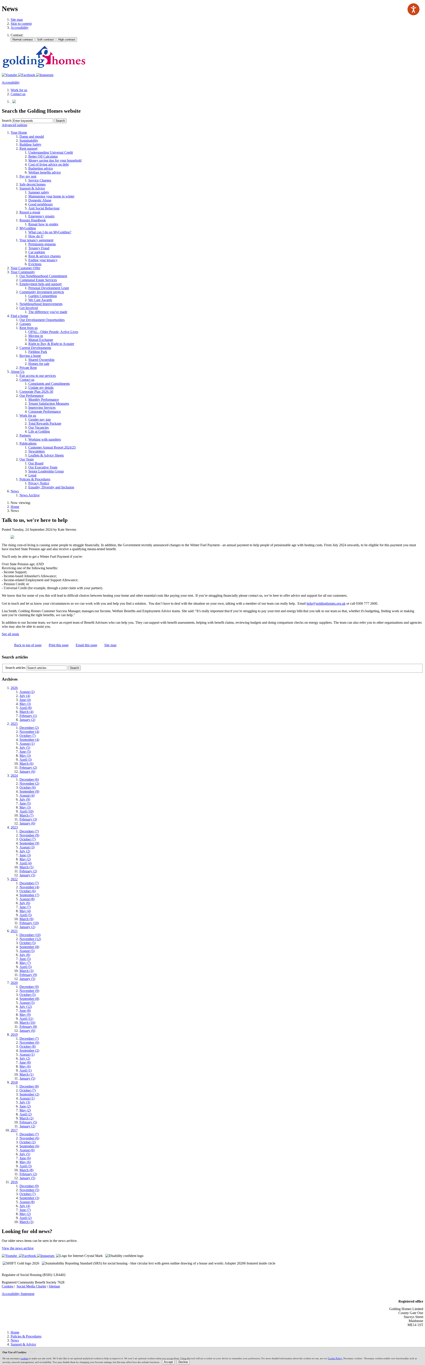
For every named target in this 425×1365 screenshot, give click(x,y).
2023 (14, 827)
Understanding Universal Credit (50, 152)
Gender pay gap (39, 419)
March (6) (26, 763)
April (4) (25, 863)
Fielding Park (37, 352)
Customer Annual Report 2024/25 (52, 447)
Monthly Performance (43, 399)
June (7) (25, 907)
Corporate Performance (44, 411)
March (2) (26, 1118)
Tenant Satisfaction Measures (48, 403)
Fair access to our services (37, 376)
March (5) (26, 867)
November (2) (29, 783)
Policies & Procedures (34, 479)
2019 (14, 1034)
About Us (17, 372)
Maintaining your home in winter (51, 196)
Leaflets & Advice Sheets (46, 455)
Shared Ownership (41, 360)
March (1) (26, 1074)
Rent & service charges (44, 256)
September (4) (29, 740)
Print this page (59, 645)
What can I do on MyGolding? (49, 232)
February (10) (29, 923)
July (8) (24, 955)
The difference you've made (47, 312)
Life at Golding (39, 431)
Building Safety (30, 144)
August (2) (27, 692)
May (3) (25, 704)
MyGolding (27, 228)
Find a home (19, 316)
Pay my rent (27, 176)
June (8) (25, 1011)
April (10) (26, 811)
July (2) (24, 851)
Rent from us (28, 328)
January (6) (27, 771)
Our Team (26, 459)
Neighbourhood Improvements (40, 304)
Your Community (23, 272)
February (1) (28, 716)
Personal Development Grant (48, 288)
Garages (25, 324)
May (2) (25, 859)
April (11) (26, 1018)
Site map (17, 19)
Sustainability (28, 140)
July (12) (25, 1007)
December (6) (29, 779)
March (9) (26, 919)
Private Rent (28, 368)
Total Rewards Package (44, 423)
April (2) (25, 1114)
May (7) (25, 963)
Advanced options (14, 125)
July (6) (24, 903)
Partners (25, 435)
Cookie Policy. (335, 1358)
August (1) (27, 743)
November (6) (29, 1042)
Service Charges (39, 180)
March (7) (26, 815)
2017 (14, 1130)
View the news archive (18, 1248)
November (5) (29, 1190)
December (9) (29, 987)
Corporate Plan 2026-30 (36, 391)
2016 (14, 1182)
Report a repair (29, 212)
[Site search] (32, 120)
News (15, 491)
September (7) (29, 895)
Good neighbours (40, 204)
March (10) (27, 1022)
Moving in (35, 336)
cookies (24, 1358)
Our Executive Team (42, 467)
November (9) (29, 835)
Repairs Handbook (32, 220)
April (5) (25, 915)
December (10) (30, 935)
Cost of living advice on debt (48, 164)
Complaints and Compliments (49, 383)
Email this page (86, 645)
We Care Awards (40, 300)
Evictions (34, 264)
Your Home (19, 132)
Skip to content (21, 23)
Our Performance (31, 395)
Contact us (26, 379)
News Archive (29, 495)
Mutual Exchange (40, 340)
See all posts (10, 634)
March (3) (26, 971)
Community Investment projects (41, 292)
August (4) (27, 795)
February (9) (28, 975)
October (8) (27, 1046)
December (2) (29, 728)
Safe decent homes (32, 184)
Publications (28, 443)
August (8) (27, 899)
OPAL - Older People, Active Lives (53, 332)
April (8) (25, 708)
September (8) (29, 947)
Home (15, 507)
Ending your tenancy (43, 260)
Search (6, 120)
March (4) (26, 712)
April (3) (25, 759)
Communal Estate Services (38, 280)
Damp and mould (31, 136)
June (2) (25, 1106)
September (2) (29, 1050)
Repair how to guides (43, 224)
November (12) (30, 939)
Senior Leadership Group (46, 471)
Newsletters (36, 451)
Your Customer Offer (25, 268)
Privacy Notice (38, 483)
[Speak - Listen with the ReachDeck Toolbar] (413, 9)
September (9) (29, 791)
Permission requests (42, 244)
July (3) (24, 1102)
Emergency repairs (41, 216)
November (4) (29, 732)
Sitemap (54, 1286)
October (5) (27, 943)
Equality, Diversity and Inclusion (51, 487)
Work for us (27, 415)
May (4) (25, 911)
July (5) (24, 747)
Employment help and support (40, 284)
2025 (14, 724)
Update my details (41, 387)
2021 (14, 931)
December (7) (29, 831)
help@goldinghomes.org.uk (326, 603)
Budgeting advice (40, 168)
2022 (14, 879)
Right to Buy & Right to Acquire (51, 344)
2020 (14, 983)
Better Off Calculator (43, 156)
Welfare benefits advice (44, 172)
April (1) (25, 1070)
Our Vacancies (38, 427)
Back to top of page (28, 645)
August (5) (27, 951)
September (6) (29, 1146)
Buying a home (30, 356)
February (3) (28, 819)
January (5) (27, 875)
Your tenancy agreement (36, 240)
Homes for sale (38, 364)
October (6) (27, 787)
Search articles (15, 668)
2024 (14, 775)
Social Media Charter (31, 1286)
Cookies (7, 1286)
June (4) (25, 700)
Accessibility (20, 27)
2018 (14, 1082)
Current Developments (35, 348)
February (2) (28, 767)
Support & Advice (32, 188)
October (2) (27, 1142)
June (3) (25, 855)
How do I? (35, 236)
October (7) (27, 736)
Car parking (36, 252)
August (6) (27, 1150)
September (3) (29, 1198)
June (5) (25, 751)
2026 (14, 688)
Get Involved (28, 308)
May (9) (25, 1014)
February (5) (28, 1122)
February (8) (28, 1026)
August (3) (27, 847)
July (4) (24, 696)
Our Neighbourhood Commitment (43, 276)
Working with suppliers (44, 439)
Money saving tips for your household (54, 160)
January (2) (27, 720)
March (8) (26, 1170)
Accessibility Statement (18, 1294)
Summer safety (38, 192)
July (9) (24, 799)
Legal (32, 475)
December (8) (29, 1086)
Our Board (35, 463)
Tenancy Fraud (38, 248)
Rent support (28, 148)
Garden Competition (42, 296)
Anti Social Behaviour (44, 208)
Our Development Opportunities (42, 320)
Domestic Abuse (39, 200)
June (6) (25, 1158)
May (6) (25, 1066)
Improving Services (42, 407)
